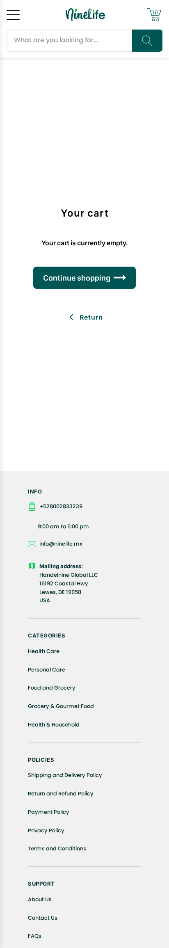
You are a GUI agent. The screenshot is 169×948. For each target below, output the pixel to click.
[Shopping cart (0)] (154, 15)
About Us (40, 899)
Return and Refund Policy (61, 793)
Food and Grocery (51, 688)
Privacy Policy (46, 830)
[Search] (147, 41)
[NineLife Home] (85, 14)
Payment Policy (48, 812)
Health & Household (54, 725)
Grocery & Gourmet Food (61, 706)
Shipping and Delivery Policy (65, 775)
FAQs (34, 936)
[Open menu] (13, 15)
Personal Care (46, 670)
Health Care (43, 651)
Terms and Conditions (57, 848)
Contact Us (42, 918)
